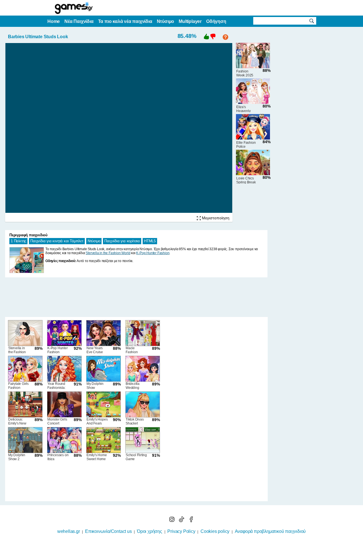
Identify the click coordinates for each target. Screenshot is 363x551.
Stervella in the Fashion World (108, 253)
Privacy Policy (181, 531)
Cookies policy (215, 531)
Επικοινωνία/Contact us (108, 531)
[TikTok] (182, 520)
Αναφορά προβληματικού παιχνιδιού (270, 531)
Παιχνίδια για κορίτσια (122, 241)
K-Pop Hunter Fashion (152, 253)
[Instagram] (172, 520)
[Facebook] (191, 520)
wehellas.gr (68, 531)
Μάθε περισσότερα (178, 547)
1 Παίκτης (18, 241)
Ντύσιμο (94, 241)
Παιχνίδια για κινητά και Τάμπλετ (56, 241)
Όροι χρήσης (149, 531)
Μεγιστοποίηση (215, 218)
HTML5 (150, 241)
